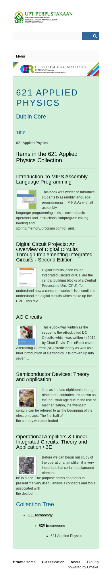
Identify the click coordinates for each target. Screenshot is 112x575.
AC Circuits (29, 317)
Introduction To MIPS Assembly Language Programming (52, 179)
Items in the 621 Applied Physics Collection (47, 157)
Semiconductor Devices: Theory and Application (52, 376)
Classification (53, 562)
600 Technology (40, 515)
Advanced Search (86, 36)
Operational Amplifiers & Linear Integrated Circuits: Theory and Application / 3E (51, 442)
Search (94, 36)
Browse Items (24, 562)
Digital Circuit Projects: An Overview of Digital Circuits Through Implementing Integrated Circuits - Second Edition (54, 252)
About (75, 562)
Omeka (92, 567)
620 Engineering (52, 526)
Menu (20, 56)
